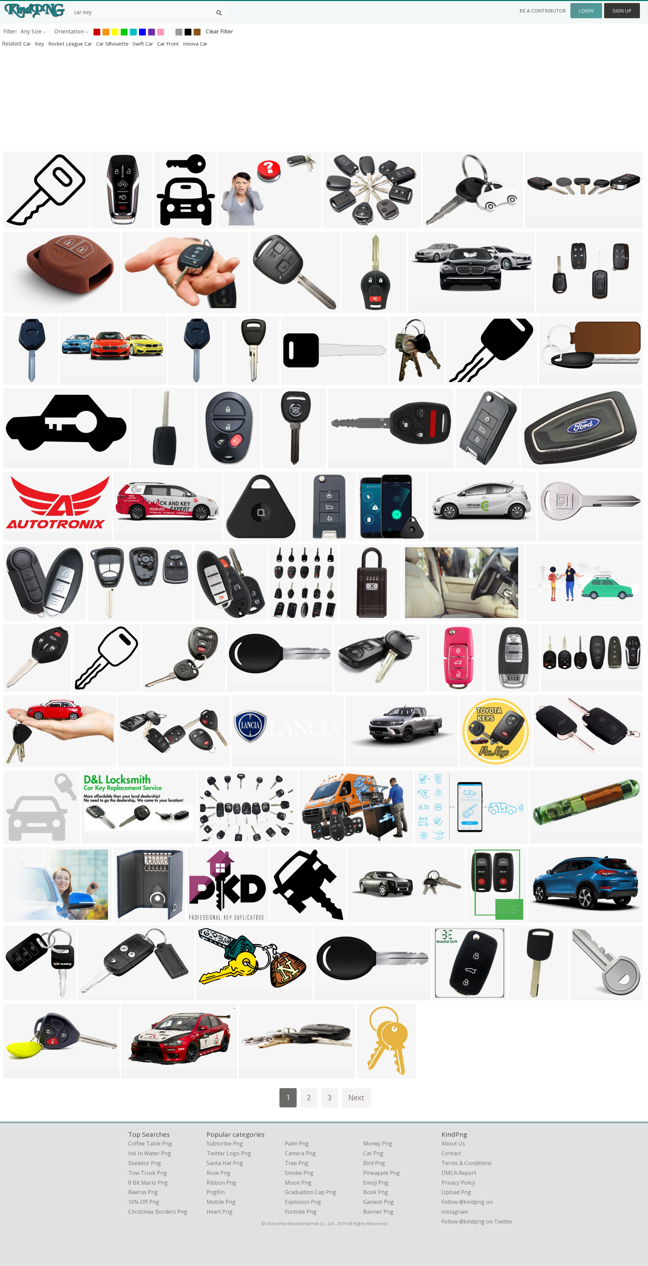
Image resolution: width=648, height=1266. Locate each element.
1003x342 (253, 1074)
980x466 (16, 464)
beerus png (143, 1192)
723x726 (370, 536)
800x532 (546, 762)
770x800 (206, 616)
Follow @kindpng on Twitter (477, 1221)
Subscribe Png (225, 1143)
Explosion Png (303, 1202)
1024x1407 (405, 380)
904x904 (472, 762)
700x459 (16, 308)
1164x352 (73, 380)
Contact (451, 1153)
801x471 (134, 308)
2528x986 (552, 536)
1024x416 (127, 536)
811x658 (154, 687)
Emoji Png (375, 1182)
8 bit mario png (148, 1182)
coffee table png (150, 1143)
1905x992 (135, 1074)
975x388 (420, 308)
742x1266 (370, 1074)
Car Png (373, 1153)
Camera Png (300, 1153)
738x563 (335, 224)
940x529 (358, 762)
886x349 (538, 616)
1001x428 (442, 536)
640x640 (16, 687)
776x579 (231, 224)
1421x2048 (212, 464)
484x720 (237, 380)
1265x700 (210, 996)
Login (586, 10)
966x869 (262, 308)
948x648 (347, 687)
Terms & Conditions (466, 1163)
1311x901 (17, 918)
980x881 (16, 224)
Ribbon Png (221, 1182)
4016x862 (538, 224)
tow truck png (147, 1173)
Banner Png (378, 1211)
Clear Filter (219, 31)
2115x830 (240, 687)
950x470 (415, 616)
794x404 (16, 536)
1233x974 (342, 464)
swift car (144, 43)
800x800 (16, 380)
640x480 (459, 380)
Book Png (375, 1192)
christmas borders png (157, 1211)
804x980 (166, 224)
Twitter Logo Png (229, 1153)
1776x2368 (524, 996)
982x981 (283, 918)
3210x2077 (93, 996)
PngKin (216, 1192)
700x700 (468, 464)
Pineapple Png (381, 1173)
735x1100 (480, 918)
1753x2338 (146, 464)
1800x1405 (129, 918)
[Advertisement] (202, 99)
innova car (195, 43)
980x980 (85, 687)
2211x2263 (19, 996)
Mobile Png (221, 1202)
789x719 (16, 839)
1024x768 (211, 839)
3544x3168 (202, 918)
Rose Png (219, 1173)
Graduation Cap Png (310, 1192)
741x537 (533, 464)
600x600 (236, 536)
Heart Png (220, 1211)
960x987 (282, 616)
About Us (453, 1143)
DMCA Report (458, 1173)
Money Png (377, 1143)
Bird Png (374, 1163)
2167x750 (555, 687)
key (40, 43)
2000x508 (245, 762)
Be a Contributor (542, 10)
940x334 (360, 918)
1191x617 (428, 839)
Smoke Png (299, 1173)
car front (168, 43)
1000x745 (437, 224)
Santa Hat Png (225, 1163)
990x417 (130, 762)
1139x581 (542, 918)
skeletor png (144, 1163)
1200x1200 (19, 616)
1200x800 (104, 224)
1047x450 (17, 1074)
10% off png (143, 1202)
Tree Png (296, 1163)
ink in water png (149, 1153)
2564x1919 (552, 308)
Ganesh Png (378, 1202)
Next (356, 1097)
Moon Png (298, 1182)
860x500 (94, 839)
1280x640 (295, 380)
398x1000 (355, 308)
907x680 (16, 762)
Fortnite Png (301, 1211)
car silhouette (113, 43)
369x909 (275, 464)
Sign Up (622, 10)
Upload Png (456, 1192)
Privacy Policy (458, 1182)
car (27, 43)
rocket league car (70, 43)
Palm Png (297, 1143)
